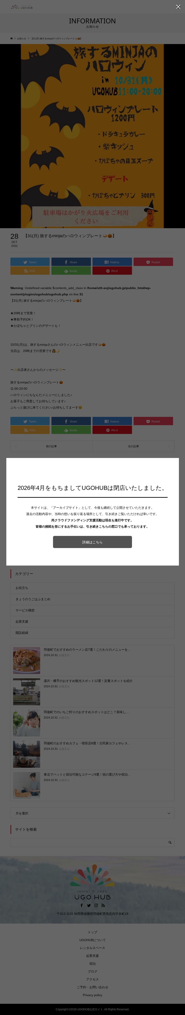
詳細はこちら (92, 542)
